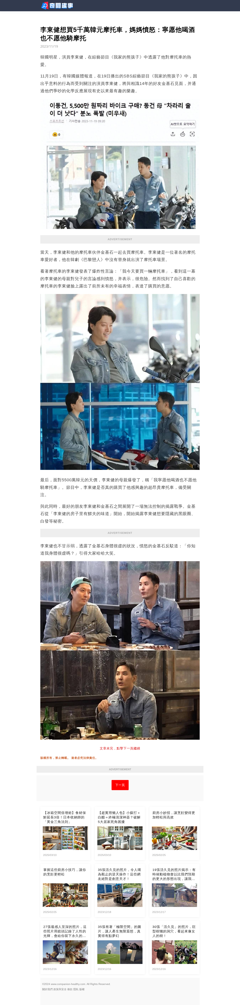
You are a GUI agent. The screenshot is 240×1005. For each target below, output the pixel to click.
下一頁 (120, 785)
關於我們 (47, 989)
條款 (70, 989)
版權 (82, 989)
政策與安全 (60, 989)
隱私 (76, 989)
